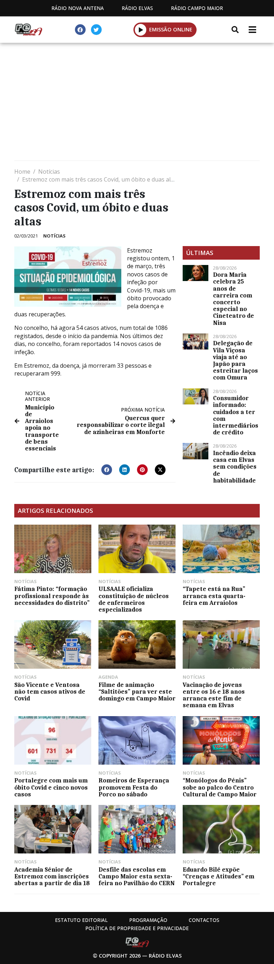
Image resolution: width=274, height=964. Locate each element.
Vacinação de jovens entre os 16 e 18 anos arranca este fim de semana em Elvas (214, 695)
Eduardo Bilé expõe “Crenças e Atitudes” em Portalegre (218, 876)
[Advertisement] (137, 103)
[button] (140, 29)
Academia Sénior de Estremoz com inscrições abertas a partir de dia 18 (52, 876)
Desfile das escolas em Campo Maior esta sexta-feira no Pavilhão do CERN (136, 876)
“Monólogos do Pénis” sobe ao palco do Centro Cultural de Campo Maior (220, 787)
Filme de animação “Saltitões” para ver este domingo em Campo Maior (137, 691)
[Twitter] (96, 29)
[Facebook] (80, 29)
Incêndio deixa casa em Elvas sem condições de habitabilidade (235, 466)
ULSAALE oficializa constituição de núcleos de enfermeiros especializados (133, 599)
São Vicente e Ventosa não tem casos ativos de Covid (49, 691)
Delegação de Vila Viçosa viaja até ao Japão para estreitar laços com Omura (235, 360)
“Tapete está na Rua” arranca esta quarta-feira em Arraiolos (214, 595)
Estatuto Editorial (81, 920)
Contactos (204, 920)
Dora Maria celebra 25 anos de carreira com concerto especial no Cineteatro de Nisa (233, 298)
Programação (148, 920)
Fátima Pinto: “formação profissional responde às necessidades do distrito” (52, 595)
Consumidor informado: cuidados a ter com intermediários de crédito (235, 415)
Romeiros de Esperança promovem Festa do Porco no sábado (133, 787)
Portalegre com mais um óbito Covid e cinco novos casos (51, 787)
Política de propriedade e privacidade (137, 928)
